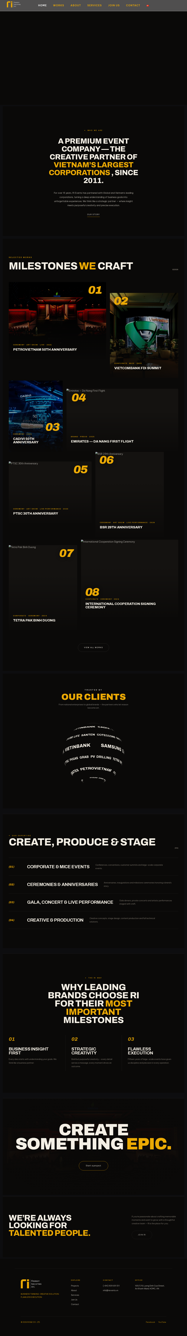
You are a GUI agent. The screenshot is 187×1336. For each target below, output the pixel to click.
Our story (93, 214)
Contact (133, 5)
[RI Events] (31, 1284)
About (76, 5)
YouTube (162, 1322)
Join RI (142, 1235)
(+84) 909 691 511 (111, 1286)
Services (94, 5)
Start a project (93, 1165)
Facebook (150, 1322)
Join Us (114, 5)
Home (42, 5)
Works (58, 5)
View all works (93, 647)
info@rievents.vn (110, 1290)
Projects (75, 1286)
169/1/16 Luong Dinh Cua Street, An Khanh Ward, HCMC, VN (150, 1287)
